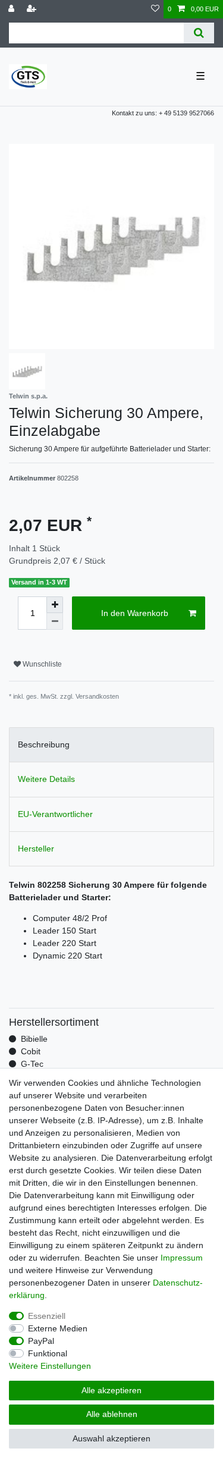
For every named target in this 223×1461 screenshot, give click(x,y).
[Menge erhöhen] (54, 604)
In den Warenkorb (134, 613)
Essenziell (46, 1316)
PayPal (41, 1341)
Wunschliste (41, 664)
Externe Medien (57, 1328)
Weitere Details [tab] (46, 779)
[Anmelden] (12, 9)
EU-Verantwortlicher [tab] (55, 814)
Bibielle (34, 1039)
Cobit (30, 1051)
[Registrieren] (33, 9)
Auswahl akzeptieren (111, 1438)
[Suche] (199, 33)
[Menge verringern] (54, 621)
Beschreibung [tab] (44, 744)
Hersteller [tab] (36, 848)
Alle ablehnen (111, 1414)
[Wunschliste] (155, 9)
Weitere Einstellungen (50, 1366)
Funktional (47, 1353)
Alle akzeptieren (111, 1390)
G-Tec (32, 1064)
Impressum (182, 1257)
